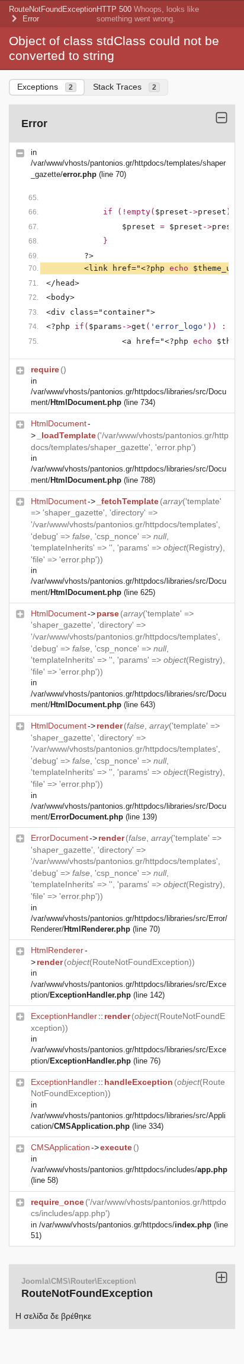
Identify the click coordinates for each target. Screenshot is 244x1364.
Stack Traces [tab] (124, 86)
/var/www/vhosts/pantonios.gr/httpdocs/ (125, 1224)
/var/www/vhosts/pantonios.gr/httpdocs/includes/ (129, 1169)
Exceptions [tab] (45, 86)
